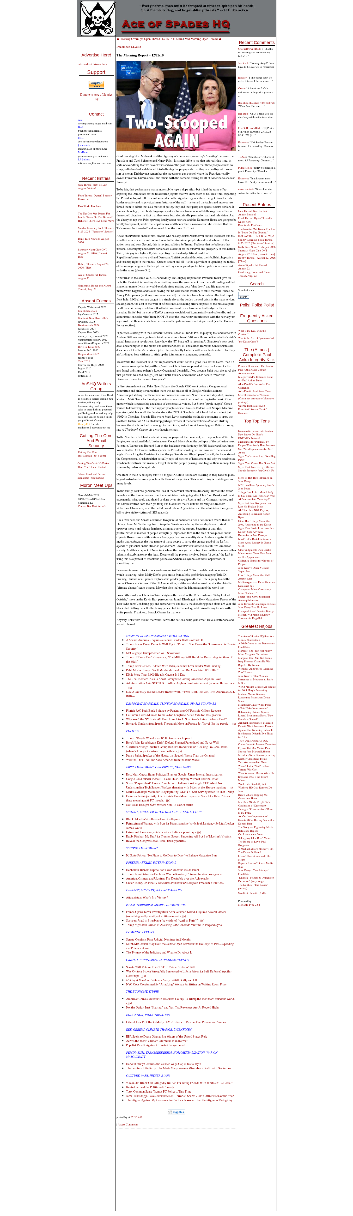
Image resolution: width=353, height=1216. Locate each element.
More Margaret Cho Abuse (253, 654)
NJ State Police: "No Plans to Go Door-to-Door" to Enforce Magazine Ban (171, 855)
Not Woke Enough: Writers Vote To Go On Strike (159, 804)
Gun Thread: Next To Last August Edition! (92, 186)
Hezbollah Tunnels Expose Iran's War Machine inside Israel (162, 870)
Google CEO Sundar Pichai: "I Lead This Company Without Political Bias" (172, 778)
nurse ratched (245, 189)
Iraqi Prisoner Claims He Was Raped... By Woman (254, 663)
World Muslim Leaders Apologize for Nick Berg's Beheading (257, 688)
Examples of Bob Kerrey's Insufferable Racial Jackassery (254, 537)
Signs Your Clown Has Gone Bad (256, 463)
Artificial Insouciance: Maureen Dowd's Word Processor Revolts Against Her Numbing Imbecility (256, 726)
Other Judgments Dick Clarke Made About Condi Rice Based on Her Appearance (255, 553)
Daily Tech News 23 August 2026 (257, 247)
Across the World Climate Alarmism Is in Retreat (157, 1041)
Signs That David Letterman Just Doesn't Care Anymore (256, 529)
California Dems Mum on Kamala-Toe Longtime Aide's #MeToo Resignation (173, 715)
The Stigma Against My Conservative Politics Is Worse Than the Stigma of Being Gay (179, 1100)
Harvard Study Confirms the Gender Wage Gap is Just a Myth (163, 1064)
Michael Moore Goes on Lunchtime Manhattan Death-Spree (254, 697)
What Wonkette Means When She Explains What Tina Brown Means (256, 776)
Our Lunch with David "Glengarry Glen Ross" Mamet (255, 836)
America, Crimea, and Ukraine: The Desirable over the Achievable (167, 878)
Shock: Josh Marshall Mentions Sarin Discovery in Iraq (256, 753)
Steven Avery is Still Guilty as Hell (161, 980)
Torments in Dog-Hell (250, 618)
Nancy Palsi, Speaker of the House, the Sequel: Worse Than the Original (170, 755)
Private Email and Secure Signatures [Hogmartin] (91, 475)
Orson (241, 88)
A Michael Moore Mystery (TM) (256, 848)
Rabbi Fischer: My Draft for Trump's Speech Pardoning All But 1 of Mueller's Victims (178, 836)
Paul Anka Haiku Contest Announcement (252, 371)
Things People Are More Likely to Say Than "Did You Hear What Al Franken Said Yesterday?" (256, 495)
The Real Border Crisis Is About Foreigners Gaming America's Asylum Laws (173, 679)
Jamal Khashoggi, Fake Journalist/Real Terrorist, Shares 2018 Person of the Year (180, 1096)
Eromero (243, 142)
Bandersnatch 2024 (88, 325)
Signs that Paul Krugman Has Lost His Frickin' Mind (254, 504)
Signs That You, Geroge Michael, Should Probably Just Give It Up (256, 468)
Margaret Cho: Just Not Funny (255, 650)
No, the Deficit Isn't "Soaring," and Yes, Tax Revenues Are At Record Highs (172, 1007)
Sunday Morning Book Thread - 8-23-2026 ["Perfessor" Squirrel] (96, 229)
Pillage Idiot (245, 167)
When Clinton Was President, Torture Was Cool (254, 767)
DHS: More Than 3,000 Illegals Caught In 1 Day (155, 674)
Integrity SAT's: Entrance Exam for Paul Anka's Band (255, 378)
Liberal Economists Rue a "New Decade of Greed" (255, 717)
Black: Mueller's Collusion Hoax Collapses (153, 819)
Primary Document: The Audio (255, 366)
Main (179, 39)
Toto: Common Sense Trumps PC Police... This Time (158, 1091)
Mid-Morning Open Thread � (203, 39)
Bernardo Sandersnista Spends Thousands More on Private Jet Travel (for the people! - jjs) (181, 723)
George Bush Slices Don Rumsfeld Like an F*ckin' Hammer (252, 409)
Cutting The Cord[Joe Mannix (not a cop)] (92, 453)
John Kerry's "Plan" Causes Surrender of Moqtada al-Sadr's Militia (255, 679)
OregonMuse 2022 (88, 354)
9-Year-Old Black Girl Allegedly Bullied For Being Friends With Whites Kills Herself (179, 1083)
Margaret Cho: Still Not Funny (255, 658)
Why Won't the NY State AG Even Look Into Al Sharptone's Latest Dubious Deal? (176, 719)
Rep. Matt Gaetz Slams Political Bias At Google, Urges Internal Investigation (174, 774)
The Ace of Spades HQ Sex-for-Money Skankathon (256, 638)
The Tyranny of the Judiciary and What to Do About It (159, 952)
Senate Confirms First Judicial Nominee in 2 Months (158, 939)
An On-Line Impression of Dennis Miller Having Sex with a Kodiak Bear (256, 819)
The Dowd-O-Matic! (249, 852)
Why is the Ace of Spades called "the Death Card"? (256, 339)
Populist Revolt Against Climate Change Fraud (155, 1045)
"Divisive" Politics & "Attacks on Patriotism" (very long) (256, 879)
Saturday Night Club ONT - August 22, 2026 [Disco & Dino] (93, 253)
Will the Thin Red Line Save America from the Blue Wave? (163, 760)
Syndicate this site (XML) (252, 893)
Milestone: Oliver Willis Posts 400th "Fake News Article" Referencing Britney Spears (254, 708)
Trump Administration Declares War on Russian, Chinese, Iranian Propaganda (174, 874)
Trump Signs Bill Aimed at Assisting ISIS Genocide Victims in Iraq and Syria (174, 925)
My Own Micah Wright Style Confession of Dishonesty (254, 803)
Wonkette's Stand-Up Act (252, 784)
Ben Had (243, 113)
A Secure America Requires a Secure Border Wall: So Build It (164, 640)
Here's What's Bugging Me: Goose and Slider (253, 796)
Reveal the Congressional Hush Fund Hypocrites (156, 840)
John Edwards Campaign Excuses (256, 603)
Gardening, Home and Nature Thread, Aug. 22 (94, 287)
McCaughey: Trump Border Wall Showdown (153, 653)
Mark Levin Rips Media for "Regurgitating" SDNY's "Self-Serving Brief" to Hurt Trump (180, 791)
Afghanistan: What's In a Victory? (147, 897)
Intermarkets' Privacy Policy (93, 64)
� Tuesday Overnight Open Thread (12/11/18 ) (145, 39)
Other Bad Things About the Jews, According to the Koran (254, 522)
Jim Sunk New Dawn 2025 (93, 318)
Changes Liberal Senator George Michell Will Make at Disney (256, 612)
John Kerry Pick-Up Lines (252, 607)
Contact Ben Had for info (92, 506)
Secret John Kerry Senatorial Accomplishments (254, 598)
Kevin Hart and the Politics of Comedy (150, 1087)
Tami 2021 (84, 361)
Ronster (242, 77)
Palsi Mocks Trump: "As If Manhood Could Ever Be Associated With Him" (172, 670)
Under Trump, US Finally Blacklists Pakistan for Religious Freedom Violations (175, 882)
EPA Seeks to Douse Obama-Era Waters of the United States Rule (166, 1036)
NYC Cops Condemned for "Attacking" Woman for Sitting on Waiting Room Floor (176, 984)
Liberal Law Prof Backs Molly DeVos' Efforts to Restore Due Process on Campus (176, 1022)
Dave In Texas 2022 (89, 346)
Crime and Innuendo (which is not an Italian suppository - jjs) (163, 832)
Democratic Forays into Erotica (255, 431)
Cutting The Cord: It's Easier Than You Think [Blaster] (93, 465)
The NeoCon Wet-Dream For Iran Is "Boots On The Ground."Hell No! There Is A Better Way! (96, 217)
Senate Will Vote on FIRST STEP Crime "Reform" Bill (160, 967)
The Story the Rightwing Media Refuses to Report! (255, 828)
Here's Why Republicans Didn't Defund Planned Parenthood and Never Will (172, 742)
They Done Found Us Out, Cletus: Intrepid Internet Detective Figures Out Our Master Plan (257, 744)
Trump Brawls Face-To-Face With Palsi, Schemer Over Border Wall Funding (173, 666)
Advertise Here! (96, 55)
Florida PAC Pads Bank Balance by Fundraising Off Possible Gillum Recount (173, 710)
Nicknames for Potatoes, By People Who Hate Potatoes (256, 443)
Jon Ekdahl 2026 (87, 310)
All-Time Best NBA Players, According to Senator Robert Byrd (254, 513)
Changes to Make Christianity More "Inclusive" (254, 591)
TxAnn (242, 157)
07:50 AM (136, 1117)
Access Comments (128, 1124)
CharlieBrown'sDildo (250, 48)
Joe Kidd (243, 63)
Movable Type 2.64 (249, 904)
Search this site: (246, 290)
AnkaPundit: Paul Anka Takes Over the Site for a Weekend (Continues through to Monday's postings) (256, 396)
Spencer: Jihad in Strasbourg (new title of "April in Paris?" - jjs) (165, 920)
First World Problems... (90, 206)
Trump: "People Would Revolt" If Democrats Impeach (159, 738)
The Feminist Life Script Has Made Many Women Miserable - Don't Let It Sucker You (179, 1068)
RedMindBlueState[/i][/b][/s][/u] (256, 102)
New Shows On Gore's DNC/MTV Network (250, 436)
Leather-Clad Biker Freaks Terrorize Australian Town (252, 760)
